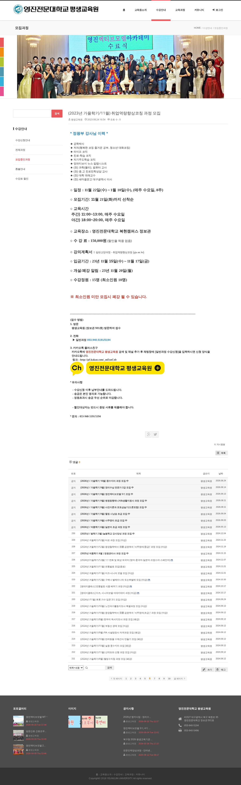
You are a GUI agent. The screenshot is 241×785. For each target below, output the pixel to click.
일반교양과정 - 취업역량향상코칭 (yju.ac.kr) (120, 252)
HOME (197, 28)
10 (169, 678)
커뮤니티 (199, 9)
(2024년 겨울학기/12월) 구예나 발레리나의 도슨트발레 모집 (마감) (113, 579)
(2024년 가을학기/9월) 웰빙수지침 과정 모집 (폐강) (106, 658)
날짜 (221, 473)
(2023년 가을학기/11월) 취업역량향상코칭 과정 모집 (114, 113)
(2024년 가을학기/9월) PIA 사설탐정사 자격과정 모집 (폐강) (110, 632)
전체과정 (20, 149)
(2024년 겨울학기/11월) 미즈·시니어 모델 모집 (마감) (107, 573)
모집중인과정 (22, 159)
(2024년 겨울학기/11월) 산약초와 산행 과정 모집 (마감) (108, 652)
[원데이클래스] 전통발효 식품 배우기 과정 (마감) (104, 586)
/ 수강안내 (207, 28)
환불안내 (20, 169)
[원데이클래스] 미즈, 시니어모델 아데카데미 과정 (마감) (108, 593)
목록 (223, 453)
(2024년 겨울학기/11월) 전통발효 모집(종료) (102, 566)
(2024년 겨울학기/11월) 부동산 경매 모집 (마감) (104, 626)
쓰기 (209, 669)
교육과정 (180, 9)
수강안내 (161, 9)
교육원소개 (141, 9)
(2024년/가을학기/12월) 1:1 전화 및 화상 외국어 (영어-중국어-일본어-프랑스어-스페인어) (125, 560)
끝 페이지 (178, 678)
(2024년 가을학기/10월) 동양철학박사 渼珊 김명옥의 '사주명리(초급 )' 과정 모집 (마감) (124, 612)
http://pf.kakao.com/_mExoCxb (98, 359)
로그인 (219, 9)
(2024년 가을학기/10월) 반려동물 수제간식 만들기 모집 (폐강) (111, 639)
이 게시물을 (219, 444)
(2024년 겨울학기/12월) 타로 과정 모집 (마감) (103, 540)
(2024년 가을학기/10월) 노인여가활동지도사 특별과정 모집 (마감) (113, 606)
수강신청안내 (22, 140)
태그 (223, 669)
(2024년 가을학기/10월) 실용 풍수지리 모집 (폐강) (105, 645)
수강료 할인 (21, 178)
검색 (109, 667)
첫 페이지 (117, 678)
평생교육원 (76, 119)
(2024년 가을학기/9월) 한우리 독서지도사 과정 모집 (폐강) (109, 619)
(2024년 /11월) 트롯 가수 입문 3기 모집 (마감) (103, 599)
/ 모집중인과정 (220, 28)
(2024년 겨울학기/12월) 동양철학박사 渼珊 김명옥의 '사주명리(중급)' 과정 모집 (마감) (123, 546)
